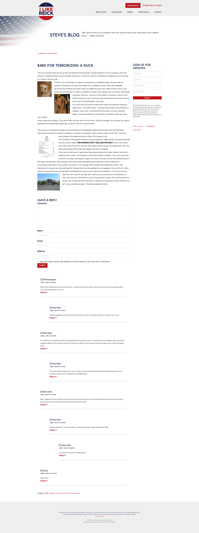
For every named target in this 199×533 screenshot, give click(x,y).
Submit (42, 265)
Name (40, 230)
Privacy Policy (99, 516)
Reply (43, 292)
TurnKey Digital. (111, 522)
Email (40, 241)
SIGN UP (147, 98)
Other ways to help (152, 5)
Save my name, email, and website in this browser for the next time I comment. (75, 261)
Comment (42, 203)
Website (41, 251)
